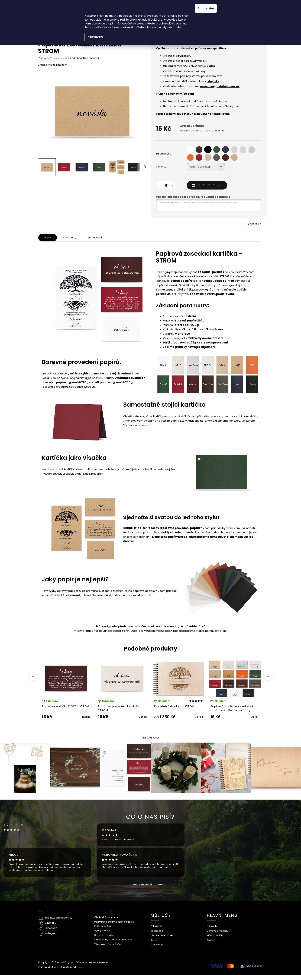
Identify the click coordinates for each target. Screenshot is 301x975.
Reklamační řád (103, 926)
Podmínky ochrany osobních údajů (114, 921)
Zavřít (246, 230)
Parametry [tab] (69, 237)
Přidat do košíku (209, 185)
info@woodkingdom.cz (58, 917)
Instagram (51, 933)
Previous (33, 676)
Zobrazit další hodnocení (150, 884)
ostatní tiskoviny (228, 86)
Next (268, 676)
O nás (210, 940)
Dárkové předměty (217, 930)
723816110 (50, 922)
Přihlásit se (157, 925)
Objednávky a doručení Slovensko (113, 939)
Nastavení (95, 37)
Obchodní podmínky (106, 917)
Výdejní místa (102, 930)
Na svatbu (212, 925)
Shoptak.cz (81, 967)
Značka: (52, 65)
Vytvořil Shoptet (253, 966)
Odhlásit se (157, 944)
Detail (86, 717)
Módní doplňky (215, 935)
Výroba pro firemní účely (108, 944)
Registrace (157, 930)
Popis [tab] (47, 237)
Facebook (51, 928)
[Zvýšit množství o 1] (173, 186)
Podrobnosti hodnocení (84, 58)
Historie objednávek (162, 935)
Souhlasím (206, 8)
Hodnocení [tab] (95, 237)
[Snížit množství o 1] (167, 186)
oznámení (207, 86)
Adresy (154, 940)
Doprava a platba (104, 935)
